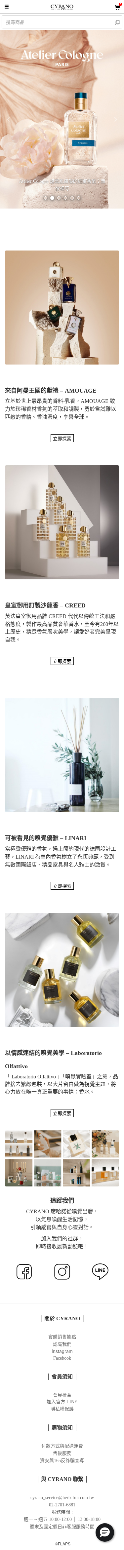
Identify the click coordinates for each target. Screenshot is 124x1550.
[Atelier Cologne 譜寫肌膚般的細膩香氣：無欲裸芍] (62, 118)
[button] (9, 119)
